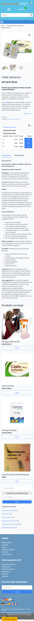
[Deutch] (3, 604)
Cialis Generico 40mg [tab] (9, 133)
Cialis (6, 102)
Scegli (17, 348)
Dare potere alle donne (9, 521)
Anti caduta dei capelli (9, 510)
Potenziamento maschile (15, 26)
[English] (6, 604)
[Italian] (15, 604)
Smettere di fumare (8, 528)
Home (3, 26)
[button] (29, 35)
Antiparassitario (7, 517)
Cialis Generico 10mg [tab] (9, 127)
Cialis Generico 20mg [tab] (9, 130)
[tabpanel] (17, 229)
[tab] (6, 155)
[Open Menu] (8, 9)
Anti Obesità (6, 514)
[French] (12, 604)
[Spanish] (9, 604)
